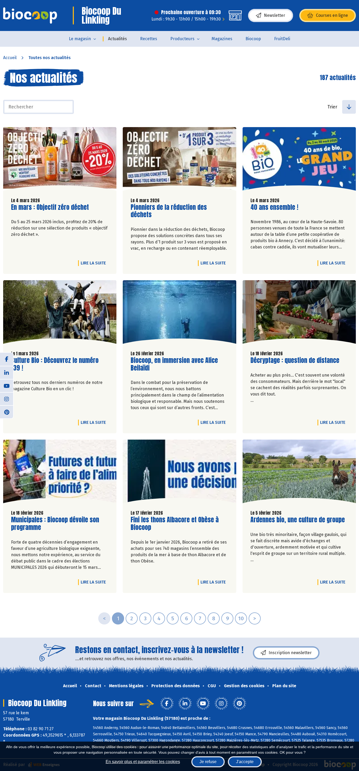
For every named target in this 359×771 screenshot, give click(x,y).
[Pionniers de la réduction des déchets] (179, 160)
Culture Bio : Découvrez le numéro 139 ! (55, 364)
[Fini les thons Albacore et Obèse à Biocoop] (179, 473)
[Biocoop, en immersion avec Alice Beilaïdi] (179, 313)
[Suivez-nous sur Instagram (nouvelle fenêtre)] (6, 398)
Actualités (117, 38)
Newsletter (274, 15)
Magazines (222, 38)
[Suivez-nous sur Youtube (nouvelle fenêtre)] (6, 385)
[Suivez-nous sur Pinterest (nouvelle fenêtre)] (6, 411)
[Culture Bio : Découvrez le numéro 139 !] (59, 313)
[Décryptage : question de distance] (299, 313)
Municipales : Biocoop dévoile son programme (55, 523)
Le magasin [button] (80, 38)
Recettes (148, 38)
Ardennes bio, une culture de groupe (297, 520)
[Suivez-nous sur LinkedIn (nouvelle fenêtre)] (6, 372)
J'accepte (245, 761)
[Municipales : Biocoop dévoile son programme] (59, 473)
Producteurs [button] (182, 38)
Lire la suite (95, 262)
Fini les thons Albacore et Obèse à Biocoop (175, 523)
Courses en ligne (332, 15)
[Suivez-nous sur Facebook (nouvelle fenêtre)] (6, 359)
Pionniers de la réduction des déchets (169, 211)
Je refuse (208, 761)
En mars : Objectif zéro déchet (50, 207)
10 (241, 618)
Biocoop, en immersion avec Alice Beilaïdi (174, 364)
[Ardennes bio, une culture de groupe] (299, 473)
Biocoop (253, 38)
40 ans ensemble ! (274, 207)
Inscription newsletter (290, 652)
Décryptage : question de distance (294, 360)
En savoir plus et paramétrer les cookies (143, 761)
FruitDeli (282, 38)
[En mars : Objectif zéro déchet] (59, 160)
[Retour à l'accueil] (30, 15)
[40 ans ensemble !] (299, 160)
